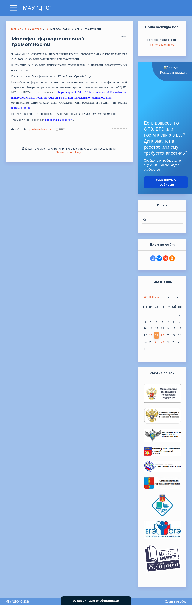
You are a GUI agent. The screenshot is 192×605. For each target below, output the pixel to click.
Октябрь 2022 (152, 296)
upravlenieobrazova (39, 129)
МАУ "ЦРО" (37, 8)
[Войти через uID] (153, 258)
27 (162, 342)
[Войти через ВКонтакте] (159, 258)
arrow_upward (183, 596)
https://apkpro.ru (21, 107)
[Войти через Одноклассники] (172, 258)
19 (46, 28)
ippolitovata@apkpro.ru (59, 119)
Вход (78, 152)
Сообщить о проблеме (166, 182)
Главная (16, 28)
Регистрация (65, 152)
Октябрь (37, 28)
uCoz (183, 601)
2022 (27, 28)
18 (150, 335)
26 (156, 342)
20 (162, 335)
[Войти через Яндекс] (165, 258)
